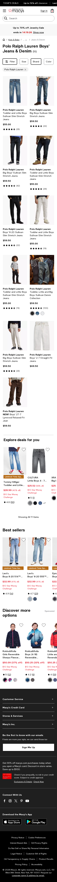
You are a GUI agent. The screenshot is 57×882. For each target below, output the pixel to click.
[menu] (4, 11)
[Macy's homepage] (4, 40)
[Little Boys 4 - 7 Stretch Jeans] (39, 461)
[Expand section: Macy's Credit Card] (28, 707)
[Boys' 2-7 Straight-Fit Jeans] (42, 336)
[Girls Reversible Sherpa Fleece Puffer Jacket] (13, 635)
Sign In (44, 10)
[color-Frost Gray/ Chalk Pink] (15, 680)
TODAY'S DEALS (11, 3)
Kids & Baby (13, 40)
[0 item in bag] (52, 11)
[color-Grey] (33, 680)
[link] (15, 119)
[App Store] (12, 822)
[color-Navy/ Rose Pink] (5, 680)
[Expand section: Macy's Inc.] (28, 724)
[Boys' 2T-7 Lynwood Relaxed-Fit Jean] (15, 392)
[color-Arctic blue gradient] (27, 680)
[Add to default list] (24, 449)
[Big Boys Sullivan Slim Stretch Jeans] (42, 91)
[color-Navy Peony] (55, 680)
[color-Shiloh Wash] (55, 599)
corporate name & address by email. (28, 875)
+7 (44, 503)
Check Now (38, 782)
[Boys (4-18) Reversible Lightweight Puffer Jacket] (35, 635)
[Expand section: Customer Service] (28, 699)
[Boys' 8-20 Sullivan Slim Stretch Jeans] (15, 210)
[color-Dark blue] (40, 503)
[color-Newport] (30, 599)
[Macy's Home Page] (16, 11)
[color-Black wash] (30, 503)
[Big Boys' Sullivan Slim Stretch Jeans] (15, 150)
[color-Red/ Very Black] (50, 680)
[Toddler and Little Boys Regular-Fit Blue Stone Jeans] (14, 461)
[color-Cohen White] (42, 313)
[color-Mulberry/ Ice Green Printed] (10, 680)
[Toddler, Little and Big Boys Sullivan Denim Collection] (42, 270)
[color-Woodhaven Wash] (37, 313)
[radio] (32, 313)
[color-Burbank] (35, 599)
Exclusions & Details (23, 782)
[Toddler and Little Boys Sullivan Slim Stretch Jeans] (15, 91)
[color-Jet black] (35, 503)
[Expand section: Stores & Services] (28, 716)
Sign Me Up (28, 747)
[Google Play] (36, 822)
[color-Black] (54, 498)
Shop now (38, 32)
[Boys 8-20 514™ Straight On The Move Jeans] (14, 551)
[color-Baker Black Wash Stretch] (32, 313)
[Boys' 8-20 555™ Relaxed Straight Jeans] (39, 551)
